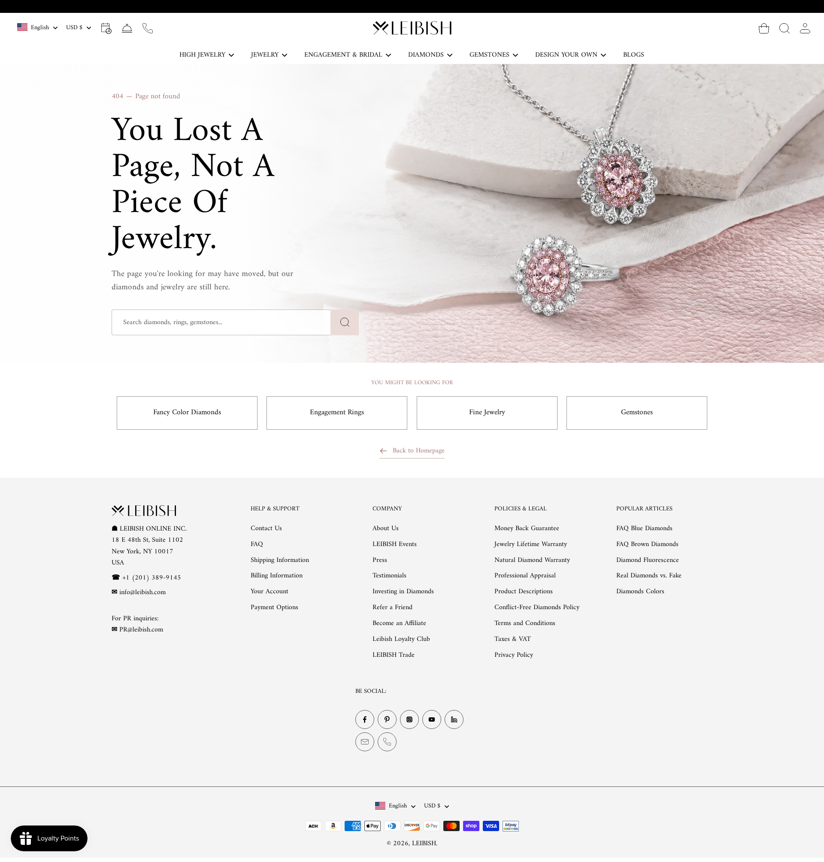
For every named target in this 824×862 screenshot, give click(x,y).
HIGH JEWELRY (202, 55)
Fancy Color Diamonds (187, 412)
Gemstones (637, 412)
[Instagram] (409, 719)
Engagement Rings (337, 412)
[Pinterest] (387, 719)
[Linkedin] (454, 719)
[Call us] (147, 27)
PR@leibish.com (141, 630)
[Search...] (784, 27)
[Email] (364, 741)
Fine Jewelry (487, 412)
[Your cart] (764, 27)
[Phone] (387, 741)
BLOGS (633, 55)
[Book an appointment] (106, 27)
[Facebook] (364, 719)
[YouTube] (431, 719)
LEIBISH (424, 844)
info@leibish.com (142, 592)
